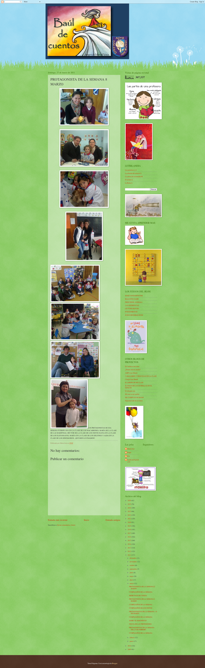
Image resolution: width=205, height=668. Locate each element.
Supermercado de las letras (134, 400)
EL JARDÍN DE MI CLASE (134, 382)
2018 (129, 529)
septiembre (133, 569)
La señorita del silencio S (133, 173)
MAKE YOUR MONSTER (134, 295)
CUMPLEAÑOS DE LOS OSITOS (140, 608)
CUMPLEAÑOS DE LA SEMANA (140, 592)
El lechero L (129, 180)
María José (130, 449)
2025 (129, 504)
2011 (129, 555)
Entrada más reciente (58, 519)
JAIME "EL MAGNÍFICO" (138, 620)
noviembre (133, 561)
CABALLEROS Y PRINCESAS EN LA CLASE (141, 376)
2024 (129, 508)
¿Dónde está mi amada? (132, 369)
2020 (129, 522)
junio (131, 572)
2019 (129, 526)
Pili (128, 456)
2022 (129, 515)
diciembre (133, 558)
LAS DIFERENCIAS (132, 305)
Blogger (114, 663)
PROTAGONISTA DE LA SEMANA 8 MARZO (142, 600)
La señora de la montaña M (134, 176)
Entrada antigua (113, 519)
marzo (132, 583)
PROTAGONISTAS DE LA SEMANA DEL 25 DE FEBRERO (141, 628)
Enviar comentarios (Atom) (66, 525)
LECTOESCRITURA (132, 308)
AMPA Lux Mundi (131, 373)
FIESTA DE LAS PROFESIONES (140, 624)
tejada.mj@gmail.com (133, 461)
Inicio (86, 519)
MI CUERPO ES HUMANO (134, 397)
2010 (129, 646)
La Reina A (128, 183)
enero (132, 641)
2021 (129, 518)
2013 (129, 548)
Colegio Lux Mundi (131, 379)
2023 (129, 511)
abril (131, 580)
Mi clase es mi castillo (132, 394)
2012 (129, 551)
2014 (129, 544)
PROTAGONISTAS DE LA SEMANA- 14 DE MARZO (143, 612)
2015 (129, 540)
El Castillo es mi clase (132, 366)
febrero (132, 637)
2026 (129, 500)
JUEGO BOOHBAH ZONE (134, 315)
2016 (129, 537)
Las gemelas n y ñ (131, 170)
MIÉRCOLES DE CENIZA (138, 595)
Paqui (129, 453)
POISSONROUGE (131, 312)
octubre (132, 565)
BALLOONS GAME (132, 299)
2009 (129, 649)
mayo (132, 576)
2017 (129, 533)
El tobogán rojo (130, 391)
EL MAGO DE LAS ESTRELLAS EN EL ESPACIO (138, 387)
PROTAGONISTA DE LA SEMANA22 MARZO (142, 587)
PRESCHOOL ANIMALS (133, 302)
